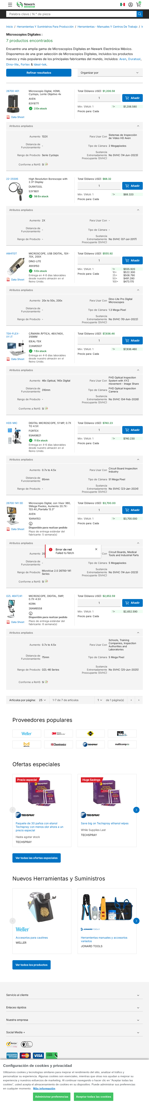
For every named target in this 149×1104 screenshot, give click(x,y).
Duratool (134, 59)
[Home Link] (32, 4)
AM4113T (11, 253)
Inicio (9, 26)
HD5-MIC (11, 422)
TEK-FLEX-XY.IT (12, 335)
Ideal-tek (40, 64)
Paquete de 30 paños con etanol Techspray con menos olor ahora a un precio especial (39, 827)
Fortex (25, 64)
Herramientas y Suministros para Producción (45, 26)
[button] (10, 4)
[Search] (140, 14)
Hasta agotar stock (28, 836)
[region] (74, 1081)
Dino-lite (12, 64)
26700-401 (12, 91)
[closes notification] (96, 549)
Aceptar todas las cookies (93, 1096)
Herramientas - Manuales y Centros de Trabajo (107, 26)
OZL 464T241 (14, 595)
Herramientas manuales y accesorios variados (104, 939)
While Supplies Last (93, 829)
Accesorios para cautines (32, 937)
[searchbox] (71, 14)
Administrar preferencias (51, 1096)
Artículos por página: (22, 700)
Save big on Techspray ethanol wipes (104, 823)
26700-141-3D (14, 503)
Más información (44, 1088)
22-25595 (12, 178)
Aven (122, 59)
